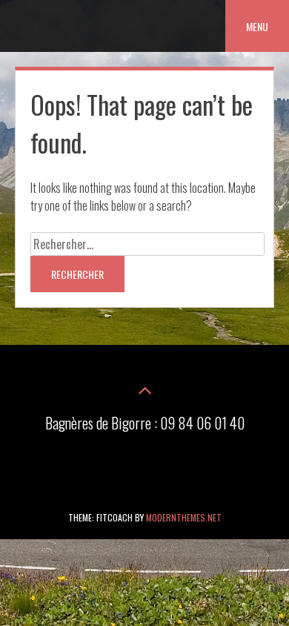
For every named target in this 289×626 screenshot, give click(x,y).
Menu (257, 26)
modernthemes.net (184, 517)
